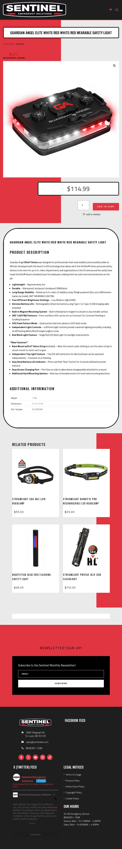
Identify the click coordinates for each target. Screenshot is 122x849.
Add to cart (106, 207)
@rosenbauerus (49, 807)
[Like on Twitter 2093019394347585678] (25, 824)
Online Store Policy (75, 786)
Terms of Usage (73, 774)
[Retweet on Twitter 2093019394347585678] (20, 824)
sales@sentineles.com (37, 742)
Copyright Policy (74, 792)
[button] (114, 65)
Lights (20, 44)
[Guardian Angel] (14, 56)
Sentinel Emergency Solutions (35, 794)
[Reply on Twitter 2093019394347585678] (14, 824)
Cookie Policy (72, 798)
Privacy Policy (72, 780)
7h (54, 794)
